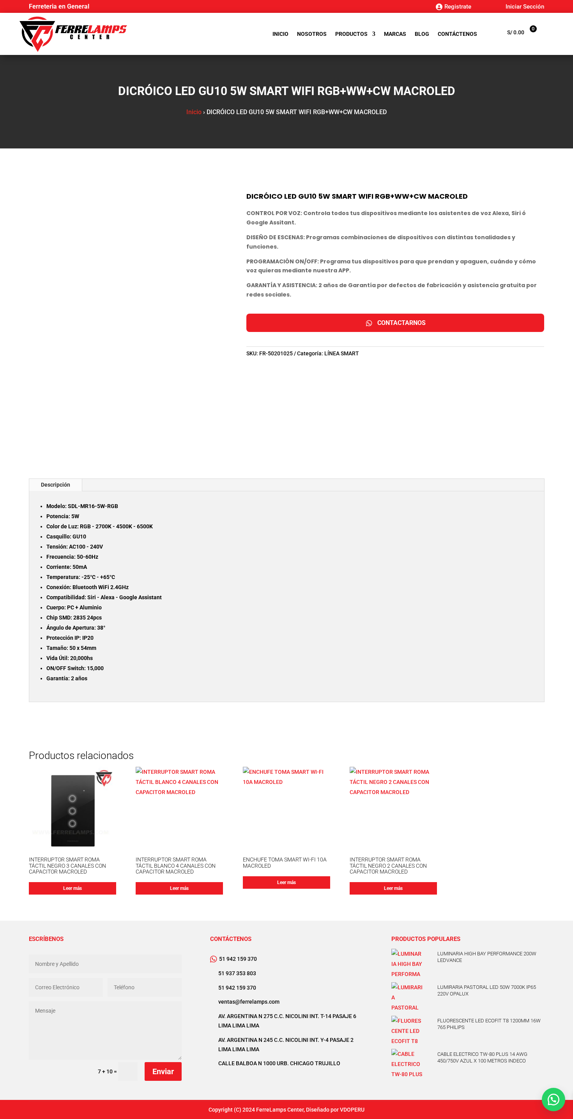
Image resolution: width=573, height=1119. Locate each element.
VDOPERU (352, 1110)
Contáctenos (457, 34)
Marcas (395, 34)
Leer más (72, 888)
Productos (351, 34)
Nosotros (312, 34)
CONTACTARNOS (401, 323)
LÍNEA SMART (341, 353)
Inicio (280, 34)
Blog (422, 34)
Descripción (55, 485)
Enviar (163, 1071)
